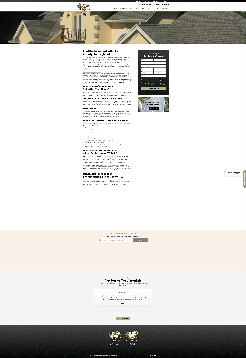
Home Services (124, 350)
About (131, 350)
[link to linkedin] (152, 355)
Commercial (105, 350)
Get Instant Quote (137, 1)
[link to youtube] (155, 355)
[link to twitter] (150, 355)
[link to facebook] (148, 355)
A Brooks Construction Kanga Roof (92, 72)
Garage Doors (114, 350)
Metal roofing (86, 111)
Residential (97, 350)
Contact (137, 350)
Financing (147, 1)
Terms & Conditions (146, 350)
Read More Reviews (123, 318)
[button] (114, 9)
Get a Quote (155, 1)
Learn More (153, 108)
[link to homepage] (92, 7)
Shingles (85, 101)
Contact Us (164, 1)
